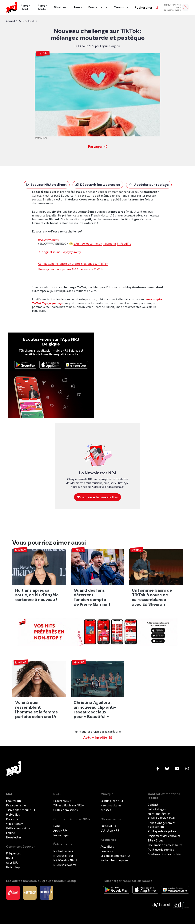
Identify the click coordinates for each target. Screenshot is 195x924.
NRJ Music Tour (63, 856)
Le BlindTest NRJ (112, 801)
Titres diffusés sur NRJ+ (68, 806)
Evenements (98, 7)
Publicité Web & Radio (162, 819)
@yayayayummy (48, 240)
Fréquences (13, 854)
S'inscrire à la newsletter (97, 497)
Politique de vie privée (162, 831)
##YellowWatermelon (88, 244)
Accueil (10, 21)
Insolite (32, 21)
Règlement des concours (164, 836)
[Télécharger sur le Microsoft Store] (76, 364)
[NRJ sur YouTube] (177, 769)
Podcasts (12, 819)
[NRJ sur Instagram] (187, 769)
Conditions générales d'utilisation (162, 825)
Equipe (10, 833)
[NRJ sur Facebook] (158, 769)
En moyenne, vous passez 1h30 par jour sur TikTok (70, 269)
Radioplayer (14, 867)
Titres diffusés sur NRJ (20, 810)
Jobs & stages (157, 809)
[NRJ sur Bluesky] (167, 769)
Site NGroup (156, 841)
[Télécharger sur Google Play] (25, 364)
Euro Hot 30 (108, 826)
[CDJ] (181, 905)
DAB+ (9, 858)
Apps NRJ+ (60, 831)
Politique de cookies (161, 850)
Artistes (106, 810)
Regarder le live (16, 806)
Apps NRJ (12, 863)
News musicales (111, 806)
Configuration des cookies (164, 854)
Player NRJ (25, 7)
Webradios (13, 815)
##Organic (109, 244)
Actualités (107, 847)
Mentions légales (159, 814)
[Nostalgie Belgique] (30, 892)
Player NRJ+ (42, 7)
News (78, 7)
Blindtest (61, 7)
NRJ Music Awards (65, 865)
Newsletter (13, 838)
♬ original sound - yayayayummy (59, 252)
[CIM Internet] (161, 905)
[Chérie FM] (13, 892)
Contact (153, 805)
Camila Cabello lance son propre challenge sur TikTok (73, 264)
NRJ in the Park (63, 851)
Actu (21, 21)
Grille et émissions (18, 828)
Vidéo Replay (14, 824)
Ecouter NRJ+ (62, 801)
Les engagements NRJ (115, 856)
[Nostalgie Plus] (46, 892)
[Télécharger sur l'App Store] (50, 364)
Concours (121, 7)
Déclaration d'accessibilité (165, 845)
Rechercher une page (114, 860)
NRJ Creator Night (65, 860)
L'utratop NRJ (110, 831)
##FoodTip (124, 244)
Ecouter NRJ (14, 801)
